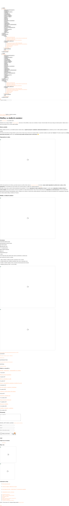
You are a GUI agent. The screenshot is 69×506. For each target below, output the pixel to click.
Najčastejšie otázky (5, 496)
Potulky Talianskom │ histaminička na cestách (10, 370)
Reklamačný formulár (6, 499)
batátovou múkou (16, 122)
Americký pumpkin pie (5, 395)
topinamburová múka (14, 352)
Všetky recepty (8, 115)
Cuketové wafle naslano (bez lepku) (8, 391)
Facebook (3, 442)
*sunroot (40, 186)
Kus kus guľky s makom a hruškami (8, 387)
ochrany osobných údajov (18, 422)
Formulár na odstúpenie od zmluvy (8, 500)
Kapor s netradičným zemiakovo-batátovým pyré (11, 383)
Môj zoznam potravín (6, 483)
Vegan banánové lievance (5, 399)
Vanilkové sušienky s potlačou (6, 408)
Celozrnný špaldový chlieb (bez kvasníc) (9, 486)
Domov (1, 114)
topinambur (9, 352)
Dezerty (4, 114)
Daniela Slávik (21, 502)
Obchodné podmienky (6, 494)
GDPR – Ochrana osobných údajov (8, 495)
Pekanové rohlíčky (4, 404)
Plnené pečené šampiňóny (5, 374)
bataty (1, 352)
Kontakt (3, 497)
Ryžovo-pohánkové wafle (5, 378)
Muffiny (4, 115)
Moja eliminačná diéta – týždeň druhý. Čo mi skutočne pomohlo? (14, 489)
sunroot (6, 352)
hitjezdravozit (4, 120)
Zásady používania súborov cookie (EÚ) (9, 498)
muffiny (3, 352)
